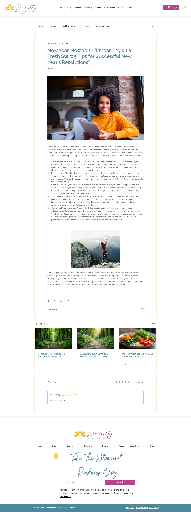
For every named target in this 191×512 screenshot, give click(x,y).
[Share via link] (68, 301)
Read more (65, 496)
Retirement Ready (103, 26)
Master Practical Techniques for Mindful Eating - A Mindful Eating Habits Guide (137, 355)
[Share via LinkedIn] (61, 301)
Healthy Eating (68, 26)
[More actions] (142, 43)
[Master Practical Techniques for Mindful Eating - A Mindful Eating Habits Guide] (137, 338)
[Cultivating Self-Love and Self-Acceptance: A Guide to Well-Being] (95, 338)
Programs (130, 508)
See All (153, 323)
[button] (184, 7)
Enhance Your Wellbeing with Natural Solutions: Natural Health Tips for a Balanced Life (51, 355)
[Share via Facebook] (48, 301)
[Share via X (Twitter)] (55, 301)
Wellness (85, 26)
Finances (52, 26)
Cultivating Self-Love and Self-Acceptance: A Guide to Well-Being (95, 355)
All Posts (38, 26)
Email (169, 445)
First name (171, 432)
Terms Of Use (141, 508)
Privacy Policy (154, 508)
